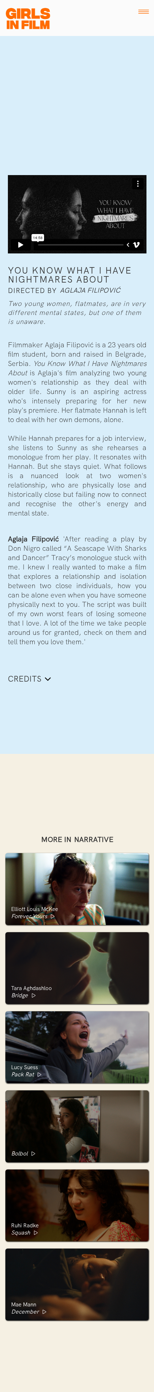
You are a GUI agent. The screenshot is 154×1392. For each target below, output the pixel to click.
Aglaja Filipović (90, 290)
